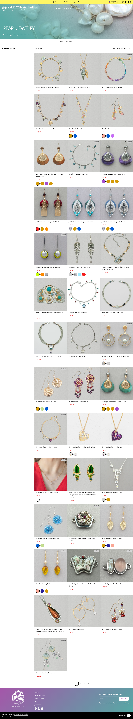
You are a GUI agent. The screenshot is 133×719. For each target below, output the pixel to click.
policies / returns (39, 699)
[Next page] (129, 684)
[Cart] (126, 8)
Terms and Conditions (122, 703)
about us (37, 692)
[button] (120, 8)
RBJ (76, 8)
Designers (67, 8)
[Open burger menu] (129, 8)
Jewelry (57, 8)
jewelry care (38, 705)
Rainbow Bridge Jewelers (21, 714)
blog (36, 702)
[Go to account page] (123, 8)
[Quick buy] (64, 82)
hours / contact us (40, 695)
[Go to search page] (120, 8)
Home (61, 42)
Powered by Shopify (8, 717)
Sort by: (114, 48)
